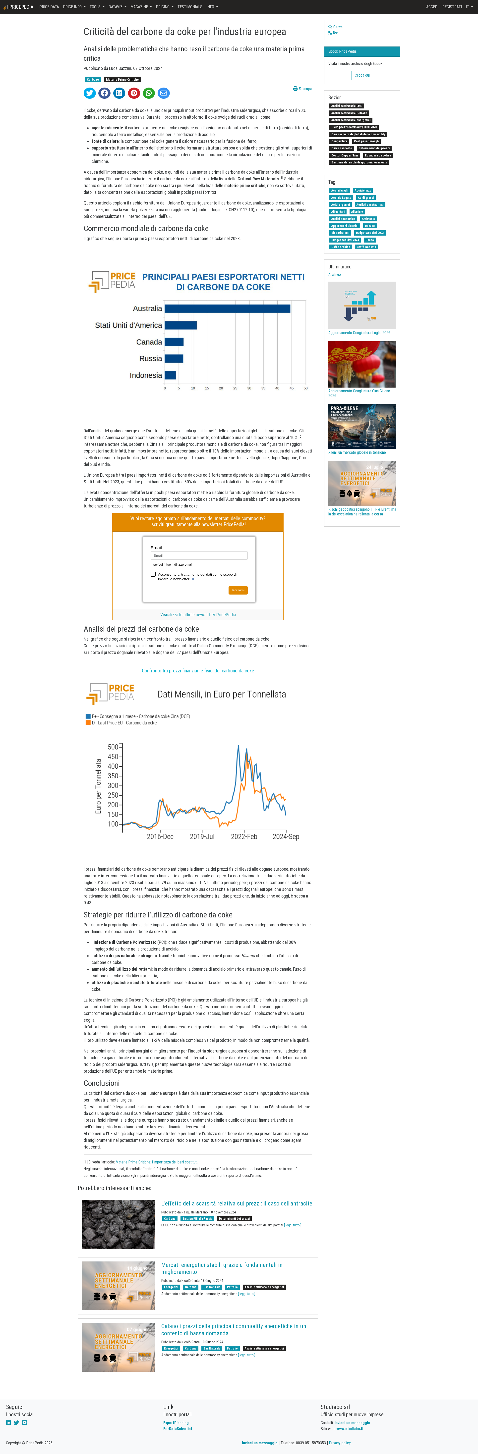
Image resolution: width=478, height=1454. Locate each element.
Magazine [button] (139, 6)
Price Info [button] (73, 6)
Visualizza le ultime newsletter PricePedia (198, 614)
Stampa (305, 88)
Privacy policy (340, 1443)
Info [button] (210, 6)
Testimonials (190, 6)
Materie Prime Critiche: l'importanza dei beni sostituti (156, 1162)
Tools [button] (96, 6)
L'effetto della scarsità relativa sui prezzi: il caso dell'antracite (236, 1203)
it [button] (468, 6)
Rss (335, 33)
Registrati (452, 6)
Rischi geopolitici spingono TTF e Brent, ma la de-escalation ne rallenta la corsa (362, 511)
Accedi (432, 6)
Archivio (334, 274)
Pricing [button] (163, 6)
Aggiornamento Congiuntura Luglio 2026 (359, 332)
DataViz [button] (116, 6)
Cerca (337, 27)
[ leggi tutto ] (292, 1225)
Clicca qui (362, 75)
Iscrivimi (238, 590)
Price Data (49, 6)
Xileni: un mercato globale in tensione (357, 452)
